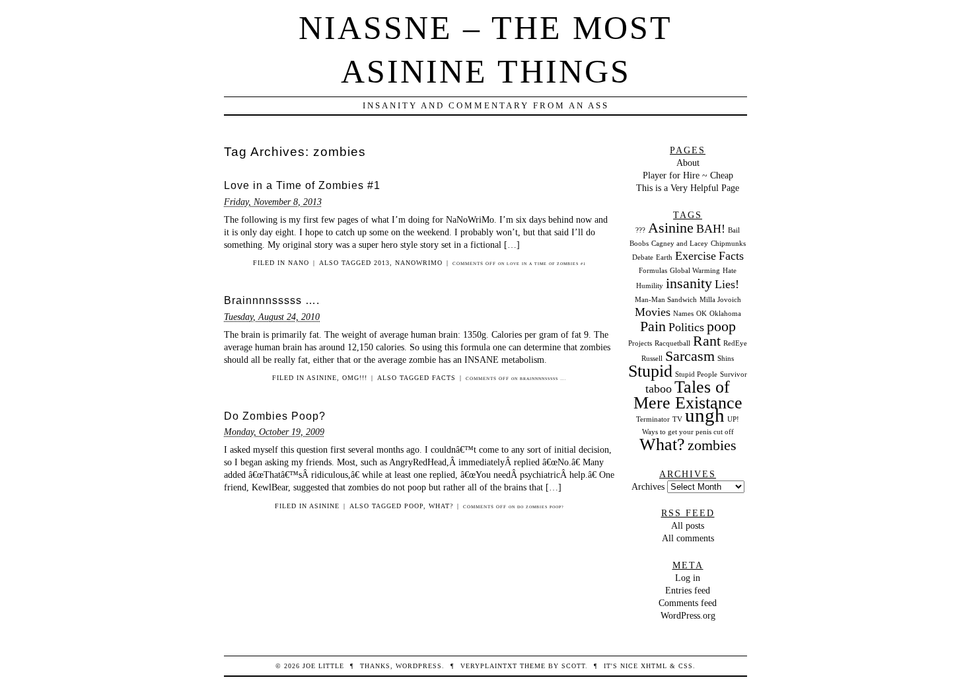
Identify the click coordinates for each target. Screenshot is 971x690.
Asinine (321, 377)
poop (413, 506)
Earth (664, 257)
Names (683, 313)
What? (441, 506)
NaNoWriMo (419, 262)
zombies (712, 445)
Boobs (639, 243)
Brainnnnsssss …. (272, 300)
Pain (653, 326)
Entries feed (687, 590)
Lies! (727, 284)
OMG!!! (354, 377)
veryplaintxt (488, 666)
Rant (707, 340)
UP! (733, 419)
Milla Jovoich (720, 299)
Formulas (653, 270)
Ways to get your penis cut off (688, 432)
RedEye (735, 343)
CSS (685, 666)
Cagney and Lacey (679, 243)
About (688, 162)
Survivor (733, 374)
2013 (382, 262)
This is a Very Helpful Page (687, 187)
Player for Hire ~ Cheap (688, 175)
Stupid (650, 371)
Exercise (695, 255)
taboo (658, 388)
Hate (730, 270)
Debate (642, 257)
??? (640, 230)
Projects (640, 343)
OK (701, 313)
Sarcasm (690, 356)
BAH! (710, 228)
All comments (688, 538)
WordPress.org (688, 615)
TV (677, 419)
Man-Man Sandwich (666, 299)
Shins (725, 358)
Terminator (653, 419)
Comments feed (688, 602)
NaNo (298, 262)
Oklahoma (725, 313)
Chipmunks (728, 243)
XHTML (654, 666)
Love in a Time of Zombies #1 (302, 185)
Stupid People (696, 374)
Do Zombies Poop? (275, 416)
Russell (652, 358)
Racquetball (672, 343)
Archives (648, 486)
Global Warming (695, 270)
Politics (686, 327)
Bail (734, 230)
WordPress (419, 666)
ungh (705, 415)
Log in (687, 577)
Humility (649, 285)
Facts (444, 377)
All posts (687, 525)
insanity (689, 283)
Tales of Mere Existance (687, 394)
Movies (652, 312)
